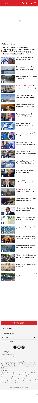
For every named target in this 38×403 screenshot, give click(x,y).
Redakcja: (5, 352)
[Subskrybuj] (27, 3)
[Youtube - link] (19, 347)
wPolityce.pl (5, 44)
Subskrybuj (20, 323)
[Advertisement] (19, 299)
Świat (13, 44)
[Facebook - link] (15, 347)
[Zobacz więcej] (8, 60)
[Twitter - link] (23, 347)
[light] (23, 3)
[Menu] (35, 3)
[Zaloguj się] (31, 3)
